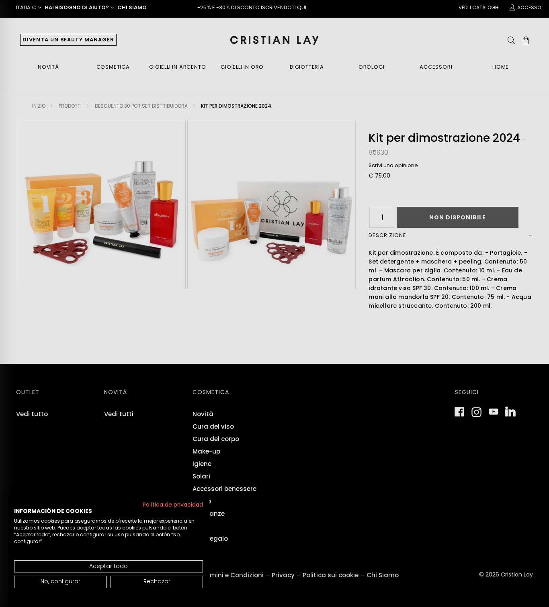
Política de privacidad (173, 505)
